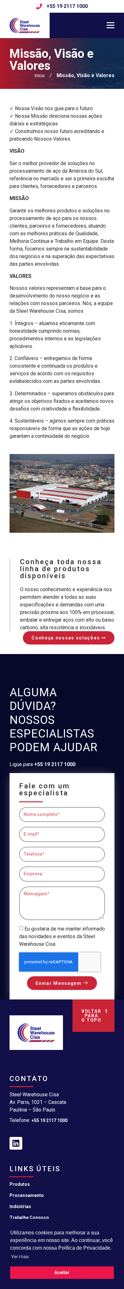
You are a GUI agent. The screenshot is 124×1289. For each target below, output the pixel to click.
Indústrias (20, 1206)
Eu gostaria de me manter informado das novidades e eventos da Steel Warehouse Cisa (62, 936)
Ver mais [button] (20, 1256)
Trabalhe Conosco (29, 1217)
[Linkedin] (16, 1143)
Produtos (20, 1184)
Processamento (27, 1195)
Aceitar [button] (62, 1272)
